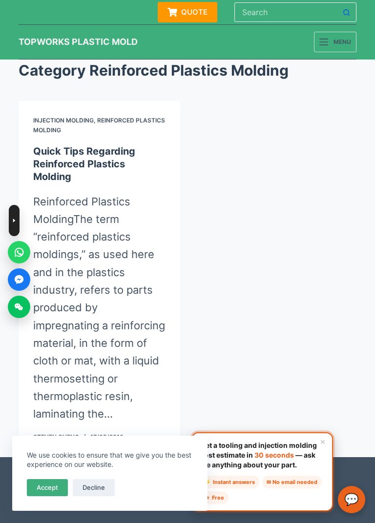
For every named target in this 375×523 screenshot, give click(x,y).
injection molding (63, 120)
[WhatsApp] (19, 252)
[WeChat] (19, 307)
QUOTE (194, 12)
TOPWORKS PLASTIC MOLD (78, 42)
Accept (47, 487)
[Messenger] (19, 279)
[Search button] (346, 12)
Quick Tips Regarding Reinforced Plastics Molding (84, 163)
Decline (94, 487)
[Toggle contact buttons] (14, 220)
